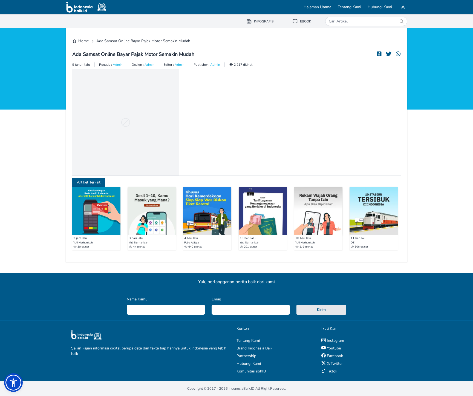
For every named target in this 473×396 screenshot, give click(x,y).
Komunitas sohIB (251, 371)
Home (83, 41)
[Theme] (403, 7)
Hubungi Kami (380, 7)
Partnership (246, 355)
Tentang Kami (349, 7)
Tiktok (331, 371)
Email (216, 299)
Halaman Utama (317, 7)
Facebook (334, 355)
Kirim (321, 309)
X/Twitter (334, 363)
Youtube (333, 348)
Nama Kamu (137, 299)
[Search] (401, 21)
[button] (13, 383)
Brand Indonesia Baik (254, 348)
